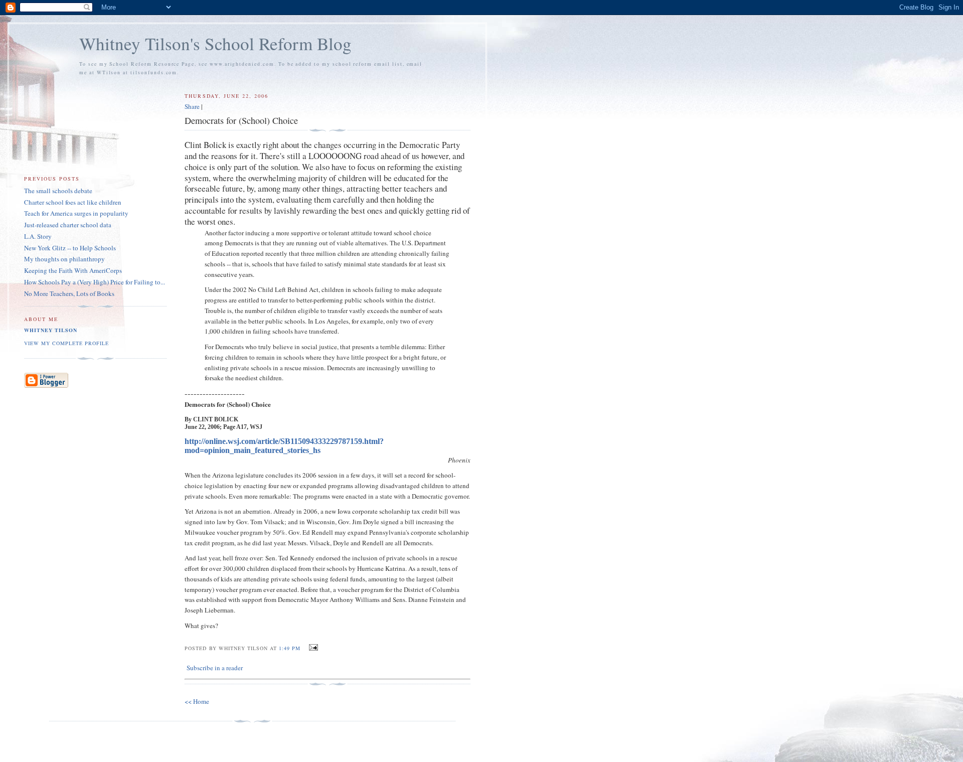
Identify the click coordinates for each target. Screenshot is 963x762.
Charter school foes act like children (72, 202)
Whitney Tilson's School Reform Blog (215, 43)
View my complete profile (66, 343)
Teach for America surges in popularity (76, 213)
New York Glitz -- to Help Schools (70, 247)
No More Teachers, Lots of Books (69, 293)
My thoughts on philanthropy (64, 258)
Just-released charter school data (67, 224)
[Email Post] (312, 647)
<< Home (197, 701)
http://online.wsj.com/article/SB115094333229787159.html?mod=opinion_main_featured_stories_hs (284, 445)
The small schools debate (58, 190)
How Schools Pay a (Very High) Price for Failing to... (94, 281)
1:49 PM (289, 648)
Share (192, 106)
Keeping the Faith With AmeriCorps (73, 270)
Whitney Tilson (50, 330)
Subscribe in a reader (215, 667)
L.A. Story (38, 236)
